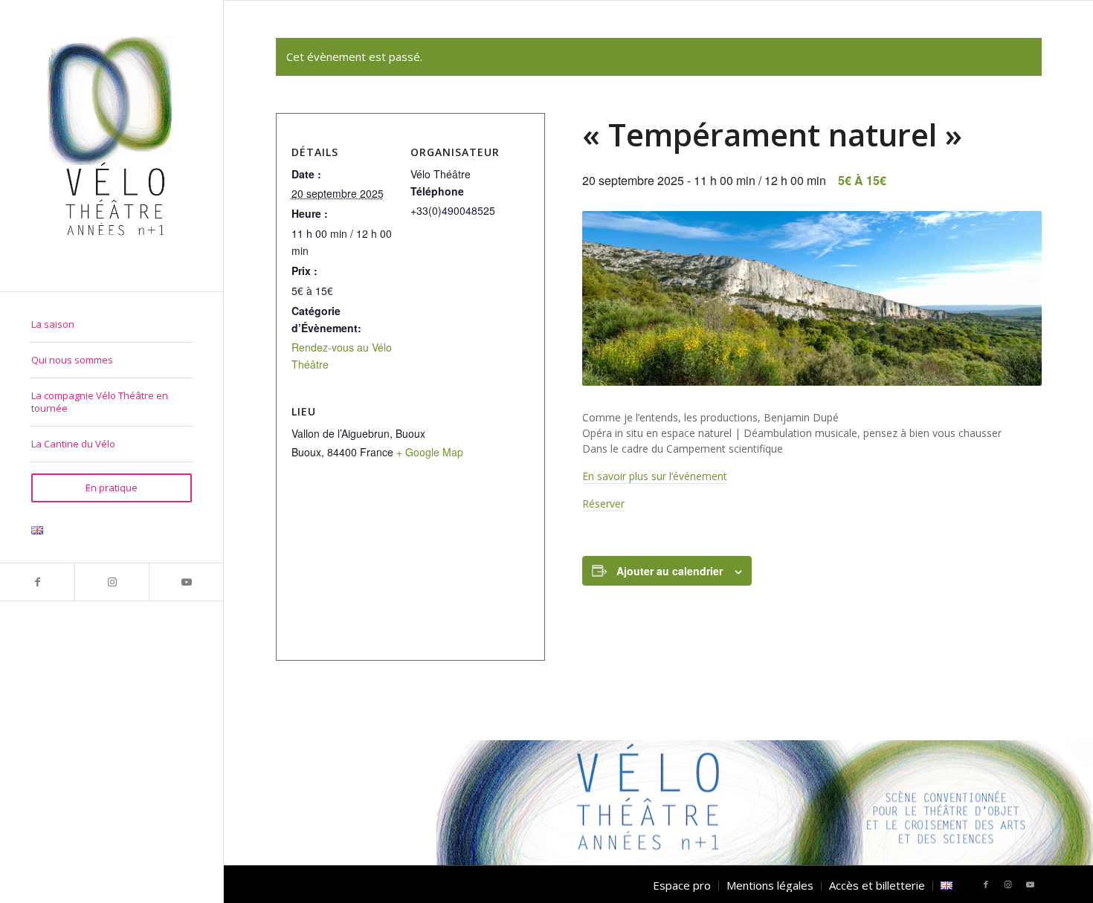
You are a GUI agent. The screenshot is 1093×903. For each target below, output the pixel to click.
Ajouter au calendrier (669, 570)
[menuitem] (111, 325)
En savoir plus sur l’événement (654, 476)
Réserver (603, 503)
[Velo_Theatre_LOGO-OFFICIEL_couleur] (111, 146)
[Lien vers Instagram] (111, 582)
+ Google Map (429, 451)
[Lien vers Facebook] (37, 582)
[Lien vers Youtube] (186, 582)
